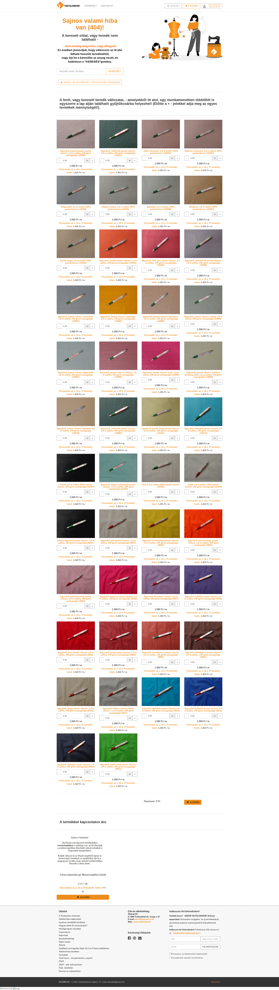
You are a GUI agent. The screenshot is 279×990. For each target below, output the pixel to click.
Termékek (89, 6)
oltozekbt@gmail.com (144, 919)
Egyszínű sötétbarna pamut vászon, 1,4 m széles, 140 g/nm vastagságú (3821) (203, 654)
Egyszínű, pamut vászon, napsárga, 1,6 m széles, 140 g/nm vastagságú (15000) (118, 318)
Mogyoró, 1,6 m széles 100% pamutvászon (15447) (203, 208)
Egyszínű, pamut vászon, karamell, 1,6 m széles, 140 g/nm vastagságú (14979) (76, 430)
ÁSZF (61, 961)
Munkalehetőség (66, 938)
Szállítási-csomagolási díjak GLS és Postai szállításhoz (84, 948)
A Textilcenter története (69, 916)
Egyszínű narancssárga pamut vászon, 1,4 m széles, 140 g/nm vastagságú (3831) (203, 542)
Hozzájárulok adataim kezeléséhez (187, 958)
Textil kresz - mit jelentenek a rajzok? (76, 958)
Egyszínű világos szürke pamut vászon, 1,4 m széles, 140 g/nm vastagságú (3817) (118, 710)
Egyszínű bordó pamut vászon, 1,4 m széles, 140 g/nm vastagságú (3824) (118, 653)
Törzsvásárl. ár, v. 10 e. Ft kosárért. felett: (80, 887)
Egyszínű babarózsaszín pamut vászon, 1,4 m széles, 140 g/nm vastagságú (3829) (75, 598)
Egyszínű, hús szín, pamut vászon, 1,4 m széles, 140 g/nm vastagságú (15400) (161, 262)
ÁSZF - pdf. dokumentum (70, 964)
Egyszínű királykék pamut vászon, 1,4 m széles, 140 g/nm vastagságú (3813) (203, 709)
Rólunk (62, 945)
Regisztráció (214, 7)
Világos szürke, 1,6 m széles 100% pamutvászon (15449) (118, 208)
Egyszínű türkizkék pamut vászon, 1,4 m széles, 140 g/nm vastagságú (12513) (203, 430)
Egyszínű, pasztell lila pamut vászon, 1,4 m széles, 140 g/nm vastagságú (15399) (203, 262)
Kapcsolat (63, 935)
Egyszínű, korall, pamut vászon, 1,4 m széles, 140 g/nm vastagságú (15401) (118, 261)
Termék (193, 6)
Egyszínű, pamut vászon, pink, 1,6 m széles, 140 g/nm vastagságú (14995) (161, 373)
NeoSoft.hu (215, 982)
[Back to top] (269, 980)
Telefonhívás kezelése (69, 951)
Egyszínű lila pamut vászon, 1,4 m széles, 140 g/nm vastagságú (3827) (160, 597)
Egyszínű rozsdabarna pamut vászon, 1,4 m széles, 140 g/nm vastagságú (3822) (160, 654)
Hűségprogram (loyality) (70, 929)
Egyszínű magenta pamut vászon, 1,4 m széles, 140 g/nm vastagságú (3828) (118, 597)
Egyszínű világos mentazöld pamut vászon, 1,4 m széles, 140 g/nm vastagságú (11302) (118, 486)
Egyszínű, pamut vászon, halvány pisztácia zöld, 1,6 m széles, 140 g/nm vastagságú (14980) (203, 374)
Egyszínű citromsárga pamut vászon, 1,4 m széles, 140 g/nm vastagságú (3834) (160, 542)
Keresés (174, 6)
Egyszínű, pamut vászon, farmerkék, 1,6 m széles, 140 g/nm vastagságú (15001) (76, 318)
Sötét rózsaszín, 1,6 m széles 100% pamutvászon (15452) (161, 152)
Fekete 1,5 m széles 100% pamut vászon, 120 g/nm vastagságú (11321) (75, 485)
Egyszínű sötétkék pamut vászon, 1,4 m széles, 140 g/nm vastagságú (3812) (76, 765)
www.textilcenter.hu (142, 922)
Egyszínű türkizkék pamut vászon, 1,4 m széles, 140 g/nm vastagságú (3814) (161, 709)
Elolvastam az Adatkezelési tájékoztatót (189, 954)
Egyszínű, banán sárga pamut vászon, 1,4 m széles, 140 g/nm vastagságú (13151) (161, 430)
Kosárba (194, 802)
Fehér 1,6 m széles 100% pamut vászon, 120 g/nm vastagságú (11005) (203, 485)
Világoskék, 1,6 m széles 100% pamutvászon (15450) (76, 208)
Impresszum (64, 932)
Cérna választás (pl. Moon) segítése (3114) (83, 875)
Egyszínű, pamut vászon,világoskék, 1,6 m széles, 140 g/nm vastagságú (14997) (76, 374)
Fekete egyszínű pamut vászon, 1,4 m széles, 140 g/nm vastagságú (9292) (75, 541)
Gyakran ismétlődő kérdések (72, 922)
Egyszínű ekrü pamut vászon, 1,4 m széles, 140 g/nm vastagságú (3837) (118, 541)
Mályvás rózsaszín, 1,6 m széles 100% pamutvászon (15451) (203, 152)
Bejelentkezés (214, 5)
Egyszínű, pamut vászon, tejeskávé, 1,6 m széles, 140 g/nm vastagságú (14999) (160, 318)
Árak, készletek (66, 968)
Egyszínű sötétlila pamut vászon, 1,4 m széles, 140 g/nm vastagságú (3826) (203, 597)
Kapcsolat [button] (107, 6)
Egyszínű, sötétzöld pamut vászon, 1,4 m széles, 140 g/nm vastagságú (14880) (118, 430)
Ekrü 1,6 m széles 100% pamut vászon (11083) (160, 485)
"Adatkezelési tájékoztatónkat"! (186, 933)
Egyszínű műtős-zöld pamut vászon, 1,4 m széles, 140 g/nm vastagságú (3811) (118, 766)
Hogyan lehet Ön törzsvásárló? (73, 925)
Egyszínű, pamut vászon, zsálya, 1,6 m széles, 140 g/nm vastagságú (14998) (203, 317)
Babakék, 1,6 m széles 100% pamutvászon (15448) (161, 208)
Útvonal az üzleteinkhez (70, 971)
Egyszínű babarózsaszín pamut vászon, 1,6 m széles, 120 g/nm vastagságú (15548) (75, 153)
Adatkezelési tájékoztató (70, 919)
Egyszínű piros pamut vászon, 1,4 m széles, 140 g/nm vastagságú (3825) (76, 653)
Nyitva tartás (64, 942)
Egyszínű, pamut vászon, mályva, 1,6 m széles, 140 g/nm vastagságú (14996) (118, 374)
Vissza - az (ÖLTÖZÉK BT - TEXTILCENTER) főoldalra (91, 82)
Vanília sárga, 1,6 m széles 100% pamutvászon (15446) (76, 261)
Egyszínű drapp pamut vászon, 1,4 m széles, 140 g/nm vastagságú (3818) (76, 709)
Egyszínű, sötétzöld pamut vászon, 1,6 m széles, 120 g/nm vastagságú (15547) (118, 153)
